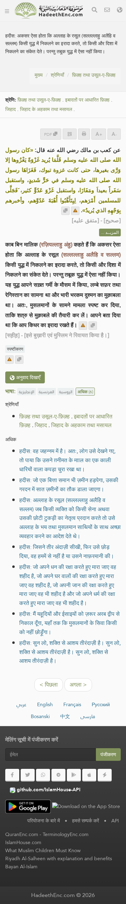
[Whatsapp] (43, 775)
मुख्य (39, 74)
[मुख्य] (7, 10)
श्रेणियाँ (57, 74)
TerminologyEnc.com (66, 834)
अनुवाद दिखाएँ (27, 377)
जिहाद (10, 109)
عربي (21, 704)
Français (72, 704)
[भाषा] (119, 10)
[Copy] (65, 211)
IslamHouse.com (23, 842)
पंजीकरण (108, 754)
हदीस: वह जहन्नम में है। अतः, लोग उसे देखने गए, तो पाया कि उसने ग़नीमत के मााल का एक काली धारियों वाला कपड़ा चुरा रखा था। (67, 460)
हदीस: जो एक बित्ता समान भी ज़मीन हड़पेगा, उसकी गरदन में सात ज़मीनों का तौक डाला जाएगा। (68, 484)
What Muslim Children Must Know (42, 850)
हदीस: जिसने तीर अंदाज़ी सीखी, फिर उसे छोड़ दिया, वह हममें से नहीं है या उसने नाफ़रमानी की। (66, 551)
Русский (101, 704)
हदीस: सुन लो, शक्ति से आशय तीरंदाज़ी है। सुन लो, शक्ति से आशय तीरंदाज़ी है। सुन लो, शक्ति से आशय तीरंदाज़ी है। (70, 652)
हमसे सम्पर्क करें (85, 820)
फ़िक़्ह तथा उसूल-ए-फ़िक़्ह (93, 74)
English (45, 704)
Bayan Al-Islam (21, 866)
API (115, 820)
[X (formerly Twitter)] (28, 775)
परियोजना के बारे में (43, 820)
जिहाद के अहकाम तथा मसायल (46, 109)
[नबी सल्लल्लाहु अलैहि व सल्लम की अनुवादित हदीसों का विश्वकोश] (48, 10)
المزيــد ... (110, 232)
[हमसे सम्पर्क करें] (107, 10)
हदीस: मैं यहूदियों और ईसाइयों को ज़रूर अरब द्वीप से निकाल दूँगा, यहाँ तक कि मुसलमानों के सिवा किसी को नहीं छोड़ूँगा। (69, 623)
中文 (65, 716)
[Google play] (74, 775)
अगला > (78, 685)
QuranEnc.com (21, 834)
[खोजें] (94, 10)
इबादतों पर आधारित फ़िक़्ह (87, 100)
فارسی (87, 716)
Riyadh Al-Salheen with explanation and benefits (58, 858)
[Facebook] (12, 775)
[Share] (70, 133)
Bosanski (40, 716)
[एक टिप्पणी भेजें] (75, 211)
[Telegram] (58, 775)
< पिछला (49, 685)
